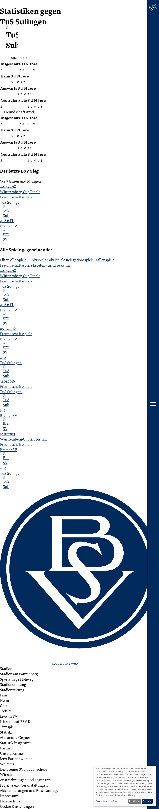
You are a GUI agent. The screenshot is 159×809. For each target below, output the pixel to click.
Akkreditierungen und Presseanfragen (30, 790)
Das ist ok (147, 801)
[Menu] (153, 404)
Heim (4, 700)
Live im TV (8, 716)
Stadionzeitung (12, 689)
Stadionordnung (13, 684)
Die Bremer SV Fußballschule (23, 769)
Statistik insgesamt (15, 742)
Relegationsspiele (80, 259)
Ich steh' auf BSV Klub (18, 721)
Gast (3, 705)
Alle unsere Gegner (15, 737)
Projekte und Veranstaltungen (24, 785)
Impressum (9, 795)
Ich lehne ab (134, 801)
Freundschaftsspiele (16, 265)
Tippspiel (7, 726)
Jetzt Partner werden (16, 758)
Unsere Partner (12, 753)
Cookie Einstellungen (17, 806)
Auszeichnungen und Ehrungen (25, 779)
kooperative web (65, 663)
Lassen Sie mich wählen (106, 801)
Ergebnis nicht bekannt (51, 265)
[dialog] (125, 786)
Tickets (5, 710)
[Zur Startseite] (153, 7)
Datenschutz (10, 801)
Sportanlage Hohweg (17, 679)
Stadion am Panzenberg (19, 673)
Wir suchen (9, 774)
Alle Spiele (18, 259)
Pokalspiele (56, 259)
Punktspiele (36, 259)
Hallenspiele (104, 259)
